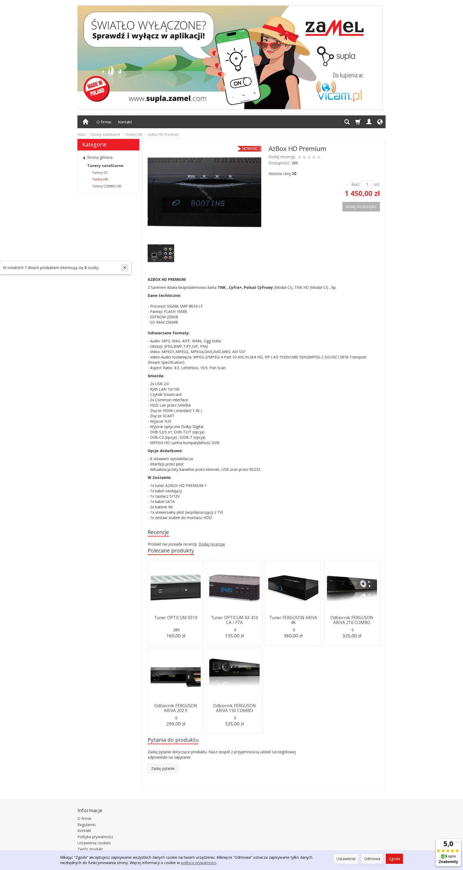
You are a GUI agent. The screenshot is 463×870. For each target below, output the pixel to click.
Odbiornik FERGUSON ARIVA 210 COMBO (351, 620)
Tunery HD (100, 179)
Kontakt (125, 121)
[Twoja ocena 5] (318, 157)
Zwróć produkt (90, 849)
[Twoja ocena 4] (314, 157)
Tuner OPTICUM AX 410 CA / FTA (234, 620)
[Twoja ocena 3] (309, 157)
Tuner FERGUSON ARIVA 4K (293, 620)
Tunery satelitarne (105, 165)
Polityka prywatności (95, 836)
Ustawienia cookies (94, 842)
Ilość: (355, 184)
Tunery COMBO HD (107, 186)
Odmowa (372, 858)
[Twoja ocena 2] (304, 157)
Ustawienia (346, 858)
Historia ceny (280, 173)
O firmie (103, 121)
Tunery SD (100, 172)
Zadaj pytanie (163, 768)
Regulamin (86, 824)
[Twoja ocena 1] (299, 157)
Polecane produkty (171, 550)
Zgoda (394, 858)
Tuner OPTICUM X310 (175, 618)
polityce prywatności (198, 862)
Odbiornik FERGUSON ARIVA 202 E (175, 708)
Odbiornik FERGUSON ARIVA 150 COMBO (234, 708)
